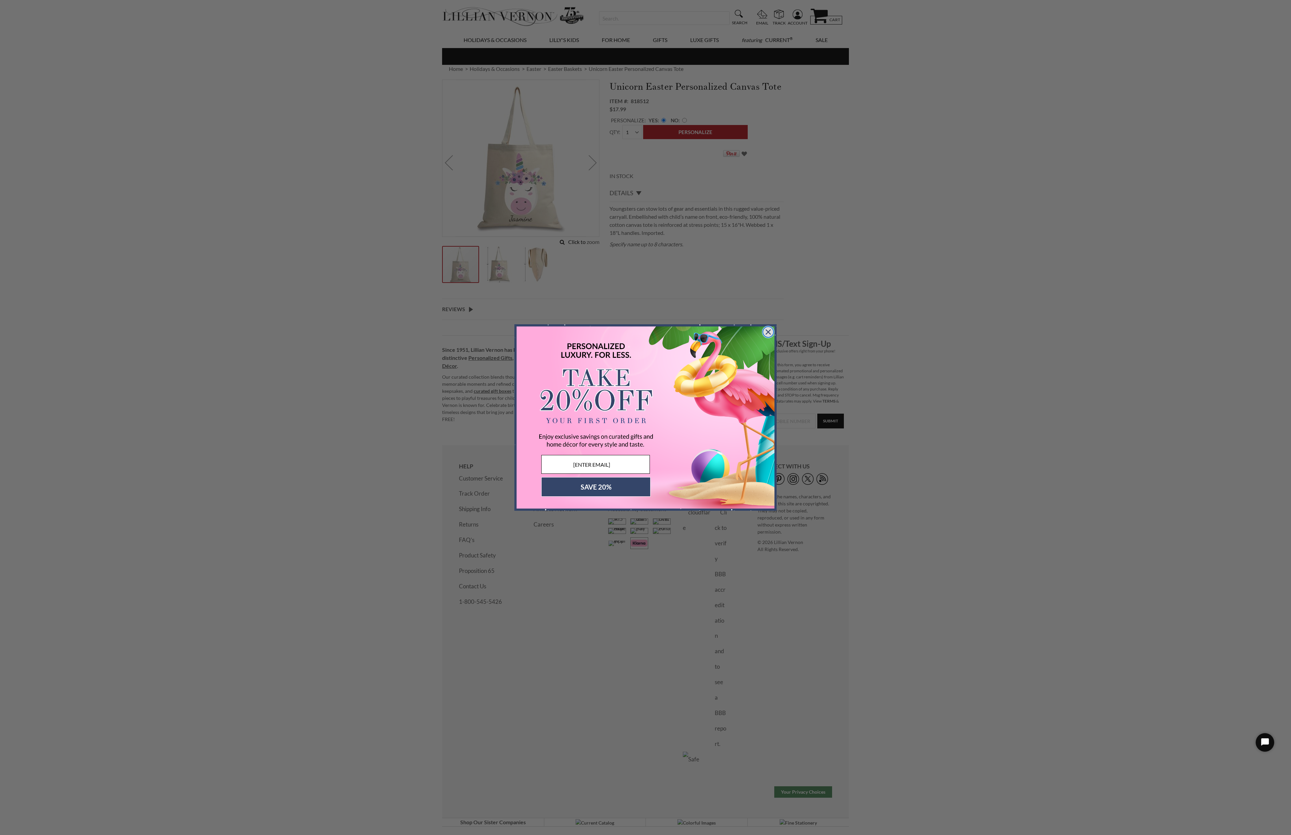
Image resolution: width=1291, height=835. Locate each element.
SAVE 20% (596, 487)
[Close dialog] (768, 332)
